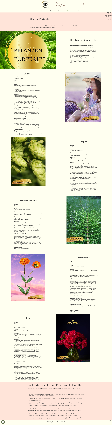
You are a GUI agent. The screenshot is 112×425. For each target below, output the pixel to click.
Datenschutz (54, 421)
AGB (58, 421)
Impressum (49, 421)
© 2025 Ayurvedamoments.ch (56, 422)
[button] (84, 4)
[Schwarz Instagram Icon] (110, 421)
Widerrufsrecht (62, 421)
